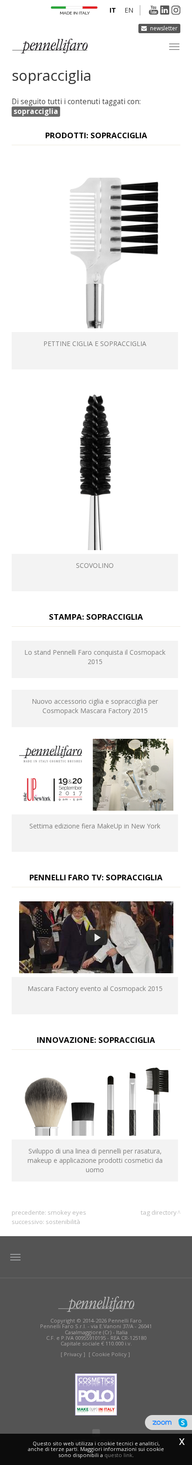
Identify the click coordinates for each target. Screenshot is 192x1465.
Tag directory (159, 1212)
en (128, 10)
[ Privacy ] (73, 1354)
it (113, 10)
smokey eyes (67, 1212)
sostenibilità (63, 1221)
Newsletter (164, 28)
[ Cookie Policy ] (109, 1354)
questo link (118, 1454)
